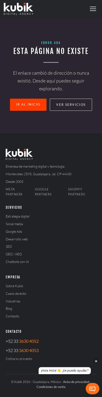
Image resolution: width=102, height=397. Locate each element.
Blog (9, 308)
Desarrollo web (17, 239)
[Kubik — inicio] (18, 9)
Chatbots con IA (17, 262)
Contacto (12, 316)
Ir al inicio (28, 104)
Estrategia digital (17, 216)
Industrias (13, 301)
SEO (9, 246)
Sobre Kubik (14, 286)
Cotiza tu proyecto (19, 359)
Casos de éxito (16, 293)
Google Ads (14, 231)
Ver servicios (71, 105)
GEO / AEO (14, 254)
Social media (14, 224)
